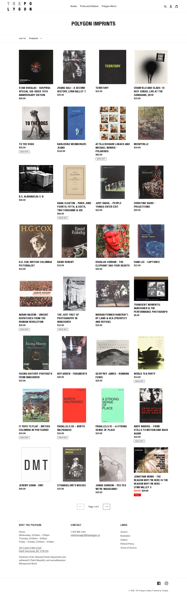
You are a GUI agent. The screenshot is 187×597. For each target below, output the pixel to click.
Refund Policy (127, 544)
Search (123, 532)
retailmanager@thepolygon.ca (85, 535)
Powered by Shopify (160, 591)
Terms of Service (128, 548)
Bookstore (125, 536)
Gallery (123, 540)
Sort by (22, 39)
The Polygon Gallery (144, 591)
